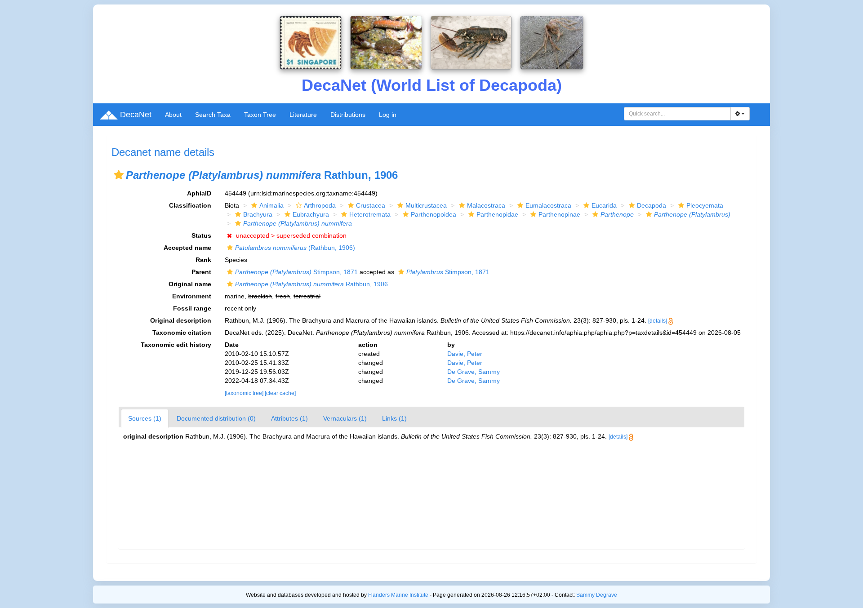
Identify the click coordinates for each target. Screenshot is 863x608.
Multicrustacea (426, 205)
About (173, 114)
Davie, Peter (464, 353)
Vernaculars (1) (345, 418)
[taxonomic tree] (245, 393)
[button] (118, 174)
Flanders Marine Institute (398, 595)
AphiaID (199, 193)
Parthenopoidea (433, 214)
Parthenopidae (497, 214)
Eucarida (604, 205)
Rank (203, 259)
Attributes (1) (289, 418)
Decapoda (651, 205)
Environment (191, 296)
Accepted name (187, 247)
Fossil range (192, 308)
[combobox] (677, 113)
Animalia (271, 205)
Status (201, 235)
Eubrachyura (311, 214)
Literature (303, 114)
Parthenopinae (559, 214)
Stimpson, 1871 (296, 271)
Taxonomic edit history (176, 344)
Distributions (347, 114)
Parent (201, 271)
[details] (657, 321)
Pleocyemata (704, 205)
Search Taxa (213, 114)
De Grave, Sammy (473, 371)
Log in (387, 114)
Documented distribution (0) (216, 418)
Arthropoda (320, 205)
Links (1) (394, 418)
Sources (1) (144, 418)
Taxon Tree (260, 114)
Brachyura (257, 214)
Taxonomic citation (181, 332)
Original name (190, 284)
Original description (180, 320)
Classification (190, 205)
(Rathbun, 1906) (295, 247)
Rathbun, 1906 (311, 284)
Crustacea (370, 205)
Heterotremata (370, 214)
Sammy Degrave (596, 595)
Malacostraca (486, 205)
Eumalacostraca (548, 205)
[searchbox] (677, 113)
